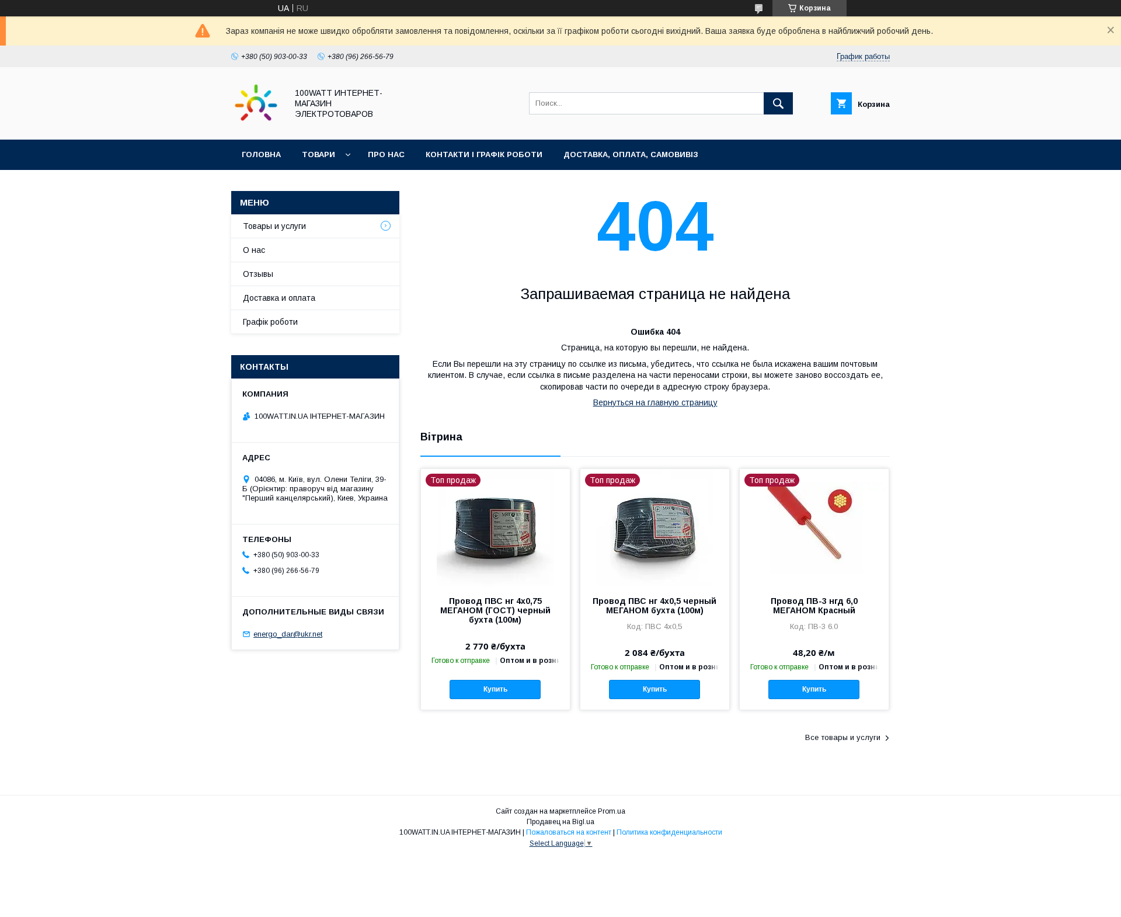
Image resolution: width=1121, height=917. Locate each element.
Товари (318, 154)
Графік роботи (270, 321)
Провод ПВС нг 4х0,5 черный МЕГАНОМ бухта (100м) (654, 605)
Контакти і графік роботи (484, 154)
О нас (254, 250)
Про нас (386, 154)
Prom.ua (611, 811)
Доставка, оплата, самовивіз (630, 154)
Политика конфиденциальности (669, 832)
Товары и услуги (274, 226)
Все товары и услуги (842, 737)
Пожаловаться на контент (568, 832)
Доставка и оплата (279, 298)
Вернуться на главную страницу (655, 402)
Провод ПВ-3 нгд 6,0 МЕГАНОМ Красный (814, 605)
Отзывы (258, 274)
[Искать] (778, 103)
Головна (261, 154)
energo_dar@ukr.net (287, 634)
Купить (495, 689)
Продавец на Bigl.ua (560, 822)
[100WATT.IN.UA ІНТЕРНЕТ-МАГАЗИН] (256, 124)
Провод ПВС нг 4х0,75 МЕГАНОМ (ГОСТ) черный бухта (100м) (495, 610)
